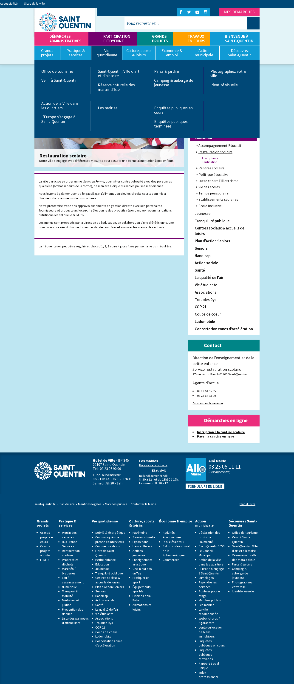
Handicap (203, 255)
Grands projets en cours (47, 537)
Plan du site (67, 504)
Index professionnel (208, 674)
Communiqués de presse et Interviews (109, 539)
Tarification (209, 162)
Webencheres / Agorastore (209, 620)
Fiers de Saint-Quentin (105, 553)
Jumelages (206, 578)
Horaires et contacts (153, 465)
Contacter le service (207, 403)
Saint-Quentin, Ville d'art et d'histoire (118, 73)
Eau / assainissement (73, 580)
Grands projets (160, 38)
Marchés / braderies (69, 571)
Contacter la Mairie (143, 504)
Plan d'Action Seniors (212, 240)
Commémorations (107, 546)
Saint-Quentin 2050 (211, 546)
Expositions (140, 542)
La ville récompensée (208, 611)
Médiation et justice (70, 602)
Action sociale (206, 262)
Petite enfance (105, 560)
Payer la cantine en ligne (215, 436)
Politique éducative (213, 174)
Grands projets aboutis (45, 550)
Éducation (203, 137)
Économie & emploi (175, 521)
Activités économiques (172, 534)
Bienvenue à (239, 38)
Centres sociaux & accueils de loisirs (219, 231)
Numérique (69, 587)
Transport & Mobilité (70, 593)
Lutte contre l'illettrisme (218, 180)
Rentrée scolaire (211, 168)
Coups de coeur (208, 314)
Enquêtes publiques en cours (173, 110)
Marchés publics (116, 504)
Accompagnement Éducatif (219, 145)
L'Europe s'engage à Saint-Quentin (58, 119)
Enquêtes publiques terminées (171, 124)
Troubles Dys (205, 299)
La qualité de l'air (209, 277)
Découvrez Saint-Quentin (243, 523)
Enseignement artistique (142, 562)
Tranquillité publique (212, 220)
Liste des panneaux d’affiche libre (75, 620)
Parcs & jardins (167, 71)
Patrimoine (140, 532)
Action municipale (204, 523)
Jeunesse (203, 213)
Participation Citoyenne (116, 38)
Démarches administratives (65, 38)
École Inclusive (210, 205)
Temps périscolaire (213, 193)
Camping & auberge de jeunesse (173, 82)
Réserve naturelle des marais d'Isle (116, 87)
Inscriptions (210, 158)
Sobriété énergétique (110, 532)
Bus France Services (69, 544)
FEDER (44, 560)
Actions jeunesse (139, 553)
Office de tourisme (57, 71)
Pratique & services (67, 523)
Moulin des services (69, 534)
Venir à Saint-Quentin (59, 80)
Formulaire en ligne (205, 486)
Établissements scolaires (218, 199)
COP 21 (201, 306)
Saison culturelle (144, 537)
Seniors (201, 248)
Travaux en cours (196, 38)
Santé (200, 270)
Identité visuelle (224, 84)
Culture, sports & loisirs (142, 523)
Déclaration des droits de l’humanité (209, 537)
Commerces (171, 560)
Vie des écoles (209, 187)
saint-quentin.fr (44, 504)
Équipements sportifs (142, 589)
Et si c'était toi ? (173, 542)
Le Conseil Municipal (206, 553)
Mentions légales (90, 504)
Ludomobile (205, 321)
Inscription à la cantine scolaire (221, 432)
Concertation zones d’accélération (224, 328)
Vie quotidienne (105, 521)
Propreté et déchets (70, 562)
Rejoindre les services (208, 584)
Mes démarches (239, 11)
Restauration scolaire (215, 152)
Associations (205, 292)
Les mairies (107, 107)
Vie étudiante (206, 284)
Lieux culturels (142, 546)
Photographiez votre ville (228, 73)
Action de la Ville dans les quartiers (60, 105)
